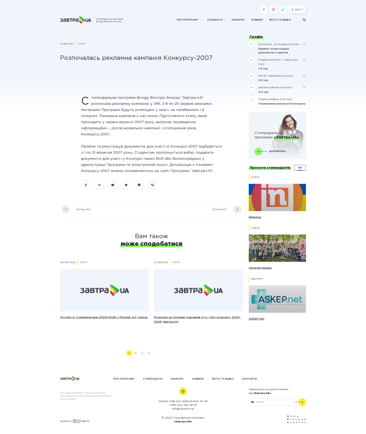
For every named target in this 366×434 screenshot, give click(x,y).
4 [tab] (149, 353)
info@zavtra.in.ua (183, 409)
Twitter (114, 185)
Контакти (249, 379)
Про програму (187, 20)
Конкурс (238, 20)
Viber (154, 185)
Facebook (88, 185)
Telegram (128, 185)
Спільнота (215, 20)
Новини (257, 20)
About (299, 10)
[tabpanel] (104, 299)
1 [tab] (129, 353)
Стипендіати (152, 379)
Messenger (101, 185)
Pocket (141, 185)
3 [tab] (142, 353)
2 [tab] (136, 353)
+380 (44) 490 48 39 (183, 405)
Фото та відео (280, 20)
